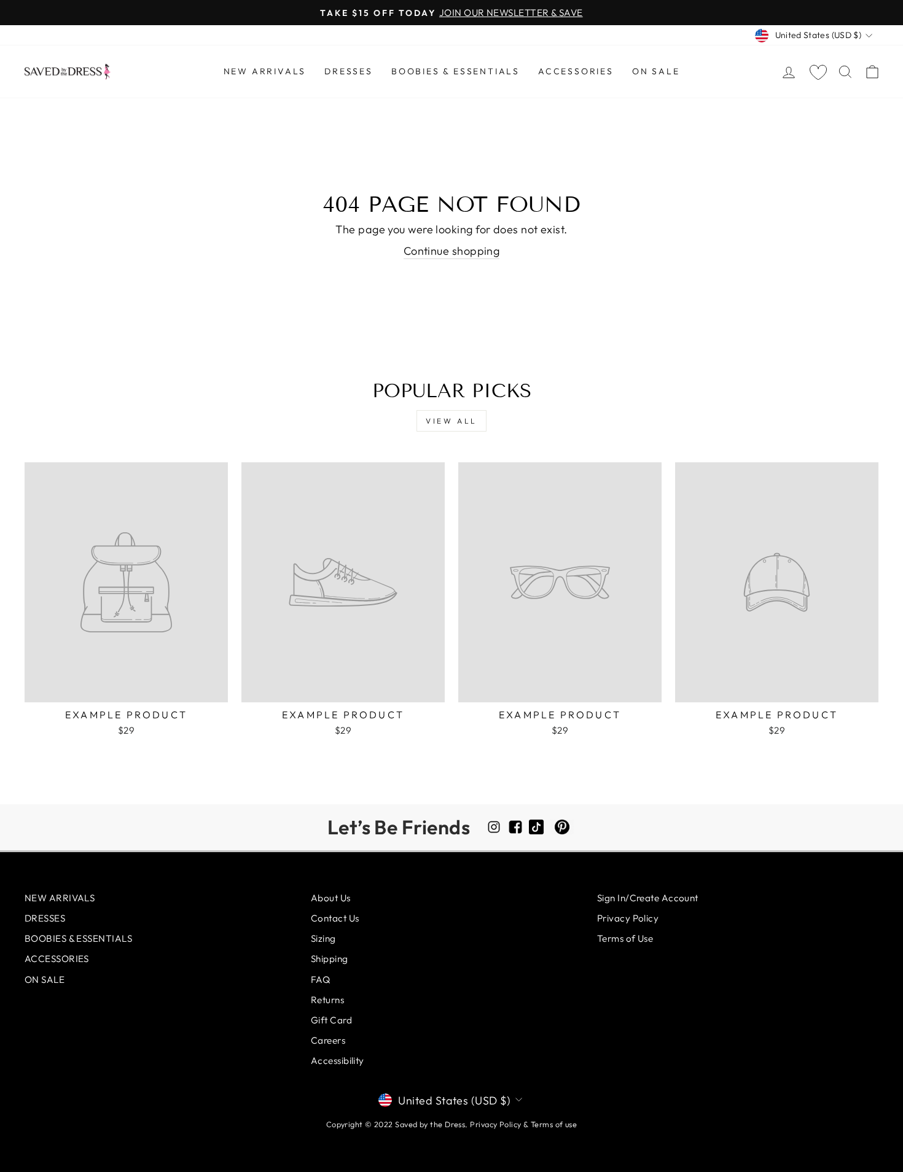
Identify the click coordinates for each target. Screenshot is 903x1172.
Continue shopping (452, 251)
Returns (327, 1000)
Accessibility (337, 1060)
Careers (328, 1040)
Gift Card (331, 1020)
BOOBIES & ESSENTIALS (455, 71)
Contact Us (335, 918)
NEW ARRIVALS (265, 71)
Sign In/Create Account (647, 898)
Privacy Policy (628, 918)
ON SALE (656, 71)
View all (451, 420)
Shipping (329, 958)
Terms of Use (625, 938)
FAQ (320, 979)
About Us (331, 898)
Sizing (323, 938)
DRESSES (348, 71)
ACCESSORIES (576, 71)
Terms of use (554, 1124)
